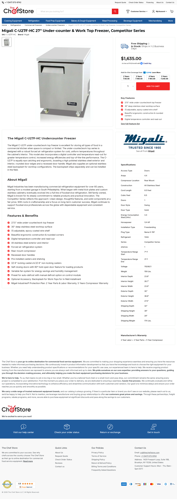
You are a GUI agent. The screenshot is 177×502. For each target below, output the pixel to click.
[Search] (115, 11)
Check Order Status (136, 2)
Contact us (59, 466)
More (170, 20)
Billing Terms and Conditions (104, 466)
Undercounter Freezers (55, 25)
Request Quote (120, 2)
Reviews (58, 463)
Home (4, 25)
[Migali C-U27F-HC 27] (6, 42)
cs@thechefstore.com (149, 452)
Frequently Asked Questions (104, 470)
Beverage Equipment (133, 20)
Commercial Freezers (33, 25)
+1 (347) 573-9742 (149, 456)
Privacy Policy (98, 452)
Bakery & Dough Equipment (83, 20)
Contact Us (170, 2)
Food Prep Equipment (55, 20)
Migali (151, 151)
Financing (150, 2)
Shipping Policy (98, 459)
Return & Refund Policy (101, 463)
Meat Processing (109, 20)
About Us (159, 2)
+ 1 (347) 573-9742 (13, 2)
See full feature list (130, 124)
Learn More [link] (156, 72)
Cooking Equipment (13, 20)
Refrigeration (33, 20)
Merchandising (155, 20)
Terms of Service (99, 456)
